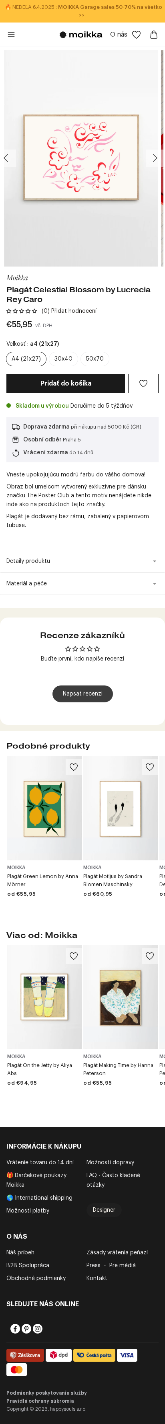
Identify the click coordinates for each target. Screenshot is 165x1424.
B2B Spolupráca (27, 1265)
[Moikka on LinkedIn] (48, 1329)
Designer (104, 1210)
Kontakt (97, 1278)
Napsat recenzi (83, 694)
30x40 (63, 359)
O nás (118, 34)
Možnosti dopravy (110, 1162)
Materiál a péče (26, 584)
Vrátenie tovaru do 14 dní (40, 1162)
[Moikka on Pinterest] (26, 1329)
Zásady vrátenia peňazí (117, 1253)
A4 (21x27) (26, 359)
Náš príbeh (20, 1253)
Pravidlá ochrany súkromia (40, 1401)
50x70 (95, 359)
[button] (21, 311)
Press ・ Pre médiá (111, 1265)
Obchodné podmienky (36, 1278)
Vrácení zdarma (45, 453)
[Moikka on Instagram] (37, 1329)
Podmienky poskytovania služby (46, 1393)
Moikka (17, 277)
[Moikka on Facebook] (14, 1329)
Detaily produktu (28, 561)
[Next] (154, 158)
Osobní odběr (42, 440)
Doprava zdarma (46, 427)
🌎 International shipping (39, 1198)
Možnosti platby (27, 1211)
